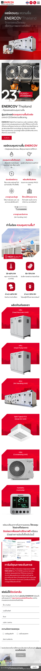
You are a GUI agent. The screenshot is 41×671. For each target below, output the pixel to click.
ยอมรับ (35, 667)
